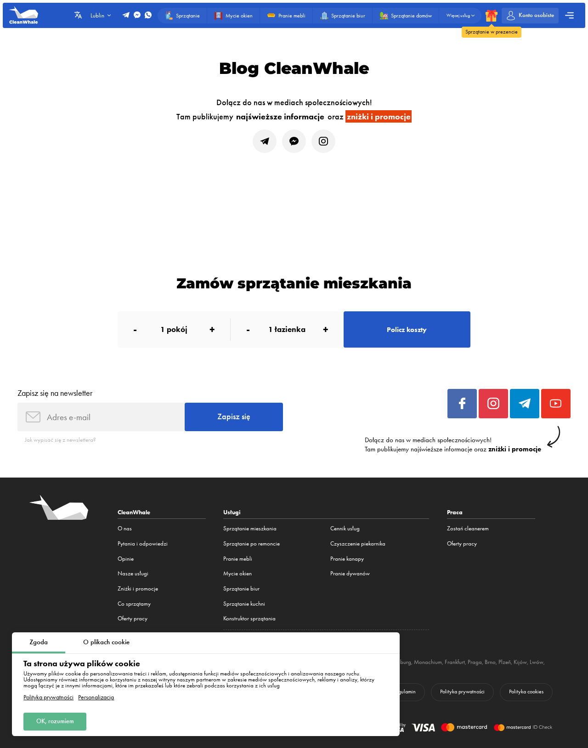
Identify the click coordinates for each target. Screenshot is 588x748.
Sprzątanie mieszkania (250, 528)
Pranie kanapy (347, 558)
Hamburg (400, 661)
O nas (125, 528)
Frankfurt (455, 661)
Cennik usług (345, 528)
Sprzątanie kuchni (244, 603)
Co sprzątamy (134, 603)
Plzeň (504, 661)
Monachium (428, 661)
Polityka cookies (526, 691)
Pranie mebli (237, 558)
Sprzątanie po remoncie (251, 543)
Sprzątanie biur (241, 588)
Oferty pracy (132, 618)
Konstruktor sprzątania (249, 618)
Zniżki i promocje (138, 588)
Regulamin (404, 691)
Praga (475, 661)
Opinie (126, 558)
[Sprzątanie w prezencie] (492, 16)
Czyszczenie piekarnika (357, 543)
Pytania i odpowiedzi (143, 543)
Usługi (232, 512)
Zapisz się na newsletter (54, 393)
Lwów (536, 661)
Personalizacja (96, 697)
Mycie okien (237, 573)
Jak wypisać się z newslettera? (60, 439)
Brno (490, 661)
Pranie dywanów (350, 573)
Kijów (520, 661)
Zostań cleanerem (468, 528)
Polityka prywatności (48, 697)
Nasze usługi (133, 573)
